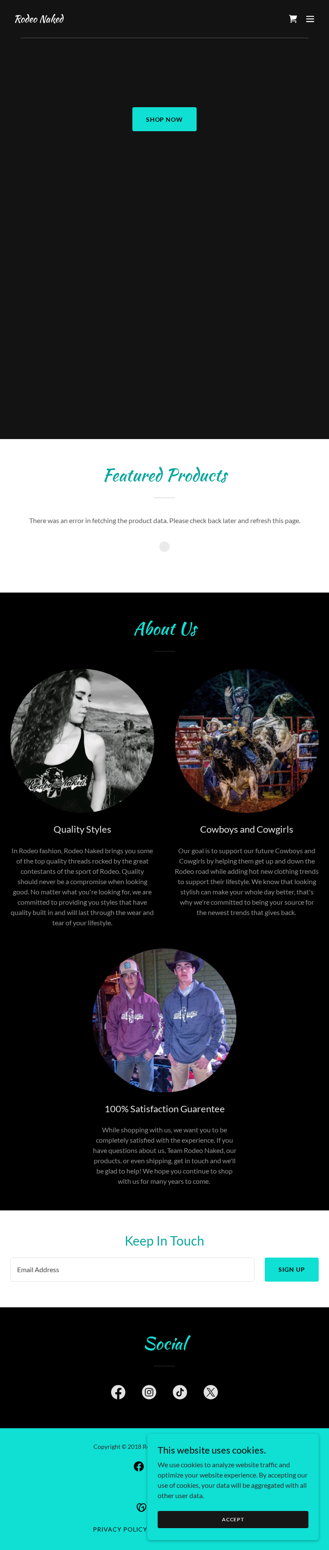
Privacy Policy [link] (120, 1529)
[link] (38, 19)
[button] (310, 18)
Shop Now (164, 119)
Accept (233, 1519)
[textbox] (132, 1270)
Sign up (291, 1269)
